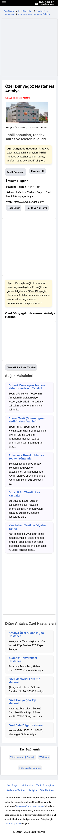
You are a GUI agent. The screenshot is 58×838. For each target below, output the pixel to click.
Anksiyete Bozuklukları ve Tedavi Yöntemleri (26, 457)
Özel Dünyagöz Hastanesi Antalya (34, 14)
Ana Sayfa (9, 11)
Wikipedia (44, 757)
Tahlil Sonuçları (25, 11)
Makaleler (27, 785)
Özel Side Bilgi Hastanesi (26, 725)
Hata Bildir (14, 208)
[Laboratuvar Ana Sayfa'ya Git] (46, 3)
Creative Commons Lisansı (30, 806)
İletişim (33, 790)
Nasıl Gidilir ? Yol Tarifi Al (21, 367)
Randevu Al (37, 171)
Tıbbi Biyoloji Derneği (30, 768)
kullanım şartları (13, 823)
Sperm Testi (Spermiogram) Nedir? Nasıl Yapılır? (27, 420)
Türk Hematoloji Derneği (22, 757)
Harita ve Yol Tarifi (36, 208)
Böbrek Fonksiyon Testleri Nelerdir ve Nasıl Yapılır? (27, 387)
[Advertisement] (29, 47)
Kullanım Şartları (15, 790)
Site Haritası (47, 790)
